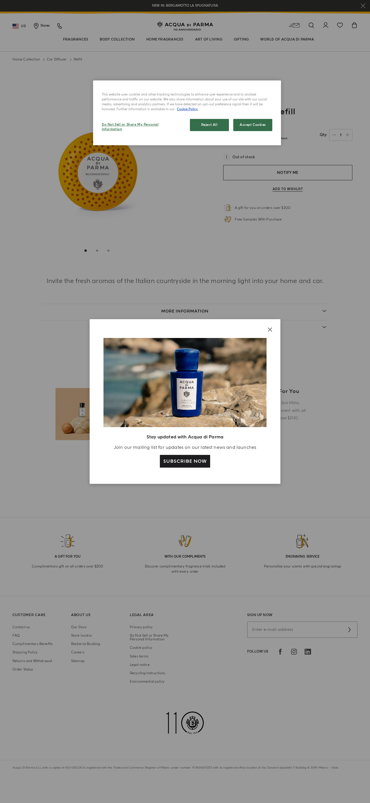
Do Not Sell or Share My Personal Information (130, 126)
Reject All (209, 125)
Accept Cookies (253, 125)
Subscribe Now (184, 461)
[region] (187, 112)
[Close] (270, 329)
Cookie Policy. (187, 109)
